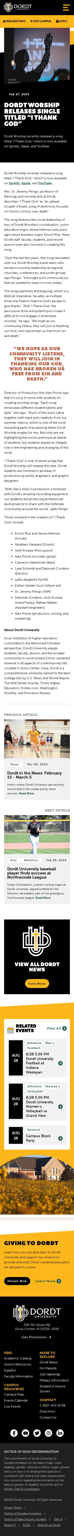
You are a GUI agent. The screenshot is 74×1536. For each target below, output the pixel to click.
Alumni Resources (17, 1364)
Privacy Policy (13, 1507)
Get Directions (34, 1337)
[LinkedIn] (60, 1433)
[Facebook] (14, 1433)
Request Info (15, 21)
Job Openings (50, 1374)
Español (10, 1370)
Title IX (58, 1519)
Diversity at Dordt (49, 1525)
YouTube (45, 183)
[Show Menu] (66, 8)
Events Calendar (16, 1400)
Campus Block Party (38, 1138)
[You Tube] (25, 1433)
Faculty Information (18, 1376)
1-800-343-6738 (53, 1405)
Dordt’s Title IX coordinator (22, 1489)
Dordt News (49, 1362)
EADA (26, 1525)
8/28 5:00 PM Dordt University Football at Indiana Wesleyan (39, 1063)
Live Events (12, 1406)
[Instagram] (48, 1433)
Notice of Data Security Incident (25, 1519)
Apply (63, 21)
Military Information (54, 1380)
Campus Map (14, 1394)
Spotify (14, 183)
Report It (10, 1525)
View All (54, 1028)
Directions (47, 1411)
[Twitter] (37, 1433)
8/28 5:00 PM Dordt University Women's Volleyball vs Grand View (39, 1106)
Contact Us (48, 1417)
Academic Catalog (17, 1358)
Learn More (45, 1281)
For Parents (48, 1368)
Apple (25, 183)
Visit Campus (42, 21)
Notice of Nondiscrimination (23, 1513)
